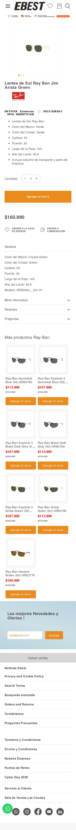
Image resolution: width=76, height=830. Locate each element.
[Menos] (24, 178)
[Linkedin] (60, 811)
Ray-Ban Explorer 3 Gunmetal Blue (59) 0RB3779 (51, 382)
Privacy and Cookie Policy (24, 676)
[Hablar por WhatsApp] (8, 808)
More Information (16, 300)
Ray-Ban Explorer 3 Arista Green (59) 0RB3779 (19, 511)
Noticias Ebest (15, 668)
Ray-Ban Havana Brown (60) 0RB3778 (20, 573)
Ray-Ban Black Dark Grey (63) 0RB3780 (52, 444)
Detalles (10, 247)
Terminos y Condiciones (23, 740)
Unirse (54, 635)
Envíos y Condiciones (21, 749)
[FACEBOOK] (38, 811)
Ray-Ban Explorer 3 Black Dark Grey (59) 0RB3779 (20, 446)
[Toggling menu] (8, 6)
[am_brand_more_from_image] (21, 359)
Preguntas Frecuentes (21, 723)
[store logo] (30, 6)
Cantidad (11, 178)
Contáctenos (14, 714)
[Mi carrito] (59, 6)
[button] (19, 75)
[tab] (38, 246)
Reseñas (11, 309)
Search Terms (15, 685)
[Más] (37, 178)
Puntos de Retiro (17, 768)
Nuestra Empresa (17, 758)
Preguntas (12, 319)
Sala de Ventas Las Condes (25, 798)
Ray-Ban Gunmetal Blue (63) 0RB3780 (19, 380)
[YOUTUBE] (49, 811)
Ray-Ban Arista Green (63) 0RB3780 (52, 509)
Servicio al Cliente (18, 788)
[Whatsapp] (16, 811)
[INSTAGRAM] (27, 811)
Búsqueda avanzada (20, 695)
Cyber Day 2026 (16, 777)
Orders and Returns (19, 704)
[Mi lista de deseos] (50, 6)
